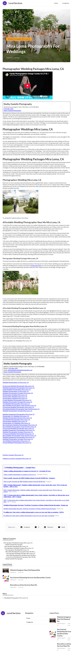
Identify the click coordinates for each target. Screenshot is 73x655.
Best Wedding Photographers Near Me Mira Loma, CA (19, 405)
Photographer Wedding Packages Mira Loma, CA (18, 543)
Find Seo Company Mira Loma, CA (13, 455)
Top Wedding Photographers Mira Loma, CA (16, 403)
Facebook (27, 527)
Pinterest (50, 527)
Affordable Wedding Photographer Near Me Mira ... (20, 551)
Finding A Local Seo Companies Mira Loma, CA (17, 458)
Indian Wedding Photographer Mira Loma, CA (17, 389)
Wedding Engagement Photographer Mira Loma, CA (18, 388)
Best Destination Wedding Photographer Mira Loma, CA (20, 425)
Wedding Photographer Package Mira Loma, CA (17, 402)
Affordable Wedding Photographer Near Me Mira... (21, 555)
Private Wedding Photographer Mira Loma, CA (17, 400)
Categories (65, 3)
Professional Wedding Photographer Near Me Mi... (21, 557)
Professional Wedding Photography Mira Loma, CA (18, 386)
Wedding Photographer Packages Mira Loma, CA (18, 393)
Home (56, 3)
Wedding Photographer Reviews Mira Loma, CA (17, 418)
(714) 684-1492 (8, 109)
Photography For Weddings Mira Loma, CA (16, 416)
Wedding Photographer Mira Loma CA (19, 39)
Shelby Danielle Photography (12, 110)
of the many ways (36, 265)
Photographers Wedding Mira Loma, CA (15, 395)
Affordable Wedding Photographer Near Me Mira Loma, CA (21, 409)
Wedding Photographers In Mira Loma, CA (16, 382)
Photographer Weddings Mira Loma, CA (15, 396)
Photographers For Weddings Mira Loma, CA (16, 423)
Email (63, 527)
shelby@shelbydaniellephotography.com (20, 370)
